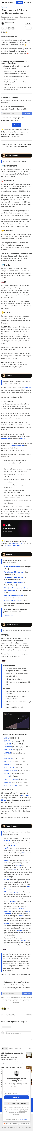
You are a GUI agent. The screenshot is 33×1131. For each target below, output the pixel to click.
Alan (29, 938)
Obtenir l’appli (25, 1123)
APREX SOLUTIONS (11, 770)
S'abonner (19, 2)
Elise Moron (27, 388)
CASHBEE (7, 744)
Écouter (29, 23)
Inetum (6, 860)
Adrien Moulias (9, 22)
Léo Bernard (5, 439)
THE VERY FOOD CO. (11, 779)
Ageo (13, 845)
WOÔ (6, 848)
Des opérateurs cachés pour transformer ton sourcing (9, 1058)
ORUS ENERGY (9, 767)
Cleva (14, 870)
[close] (28, 1071)
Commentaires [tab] (6, 1027)
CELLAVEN (8, 758)
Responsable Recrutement (13, 595)
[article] (16, 1058)
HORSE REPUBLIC (10, 785)
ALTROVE (7, 753)
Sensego (13, 901)
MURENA (7, 782)
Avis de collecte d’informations (11, 1001)
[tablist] (9, 1027)
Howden (7, 840)
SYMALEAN (8, 750)
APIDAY (6, 738)
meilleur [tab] (4, 1048)
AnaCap (18, 865)
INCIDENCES (8, 761)
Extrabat (21, 916)
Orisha (6, 880)
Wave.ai (24, 940)
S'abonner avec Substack (18, 1103)
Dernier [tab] (11, 1048)
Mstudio (4, 800)
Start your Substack (11, 1123)
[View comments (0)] (9, 28)
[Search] (30, 1048)
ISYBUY (7, 741)
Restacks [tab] (14, 1027)
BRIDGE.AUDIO (9, 764)
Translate (5, 7)
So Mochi (18, 930)
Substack (4, 1127)
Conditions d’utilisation (26, 997)
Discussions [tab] (18, 1048)
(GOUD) (7, 776)
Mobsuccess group (11, 892)
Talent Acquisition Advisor (13, 582)
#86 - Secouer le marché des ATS (11, 1068)
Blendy (22, 439)
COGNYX (7, 773)
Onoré (6, 923)
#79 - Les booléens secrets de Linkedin (12, 1054)
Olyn (24, 853)
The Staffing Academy (16, 446)
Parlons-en (9, 616)
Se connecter (27, 2)
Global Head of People (12, 566)
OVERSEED (8, 747)
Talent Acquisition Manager (14, 572)
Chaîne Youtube (16, 543)
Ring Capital (25, 795)
